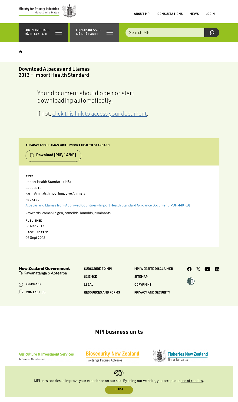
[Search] (211, 32)
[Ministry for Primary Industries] (47, 11)
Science (90, 277)
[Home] (21, 52)
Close (119, 389)
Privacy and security (152, 292)
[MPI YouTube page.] (207, 270)
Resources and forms (102, 292)
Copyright (143, 285)
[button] (43, 32)
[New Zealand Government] (44, 272)
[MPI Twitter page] (198, 269)
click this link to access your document (99, 113)
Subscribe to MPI (98, 269)
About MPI (142, 14)
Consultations (170, 14)
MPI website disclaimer (153, 269)
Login (210, 14)
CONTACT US (35, 292)
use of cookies (192, 380)
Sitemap (141, 277)
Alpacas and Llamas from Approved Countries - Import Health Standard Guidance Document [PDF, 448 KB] (108, 205)
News (194, 14)
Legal (88, 285)
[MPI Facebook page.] (189, 270)
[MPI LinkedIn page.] (217, 270)
